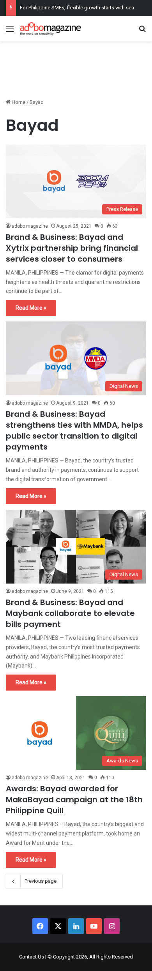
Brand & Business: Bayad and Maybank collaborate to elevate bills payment (70, 613)
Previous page (41, 881)
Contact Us (31, 957)
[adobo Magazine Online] (50, 28)
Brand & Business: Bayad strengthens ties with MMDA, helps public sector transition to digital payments (74, 430)
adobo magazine (30, 226)
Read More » (31, 308)
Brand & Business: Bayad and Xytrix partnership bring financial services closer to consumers (72, 248)
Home (18, 102)
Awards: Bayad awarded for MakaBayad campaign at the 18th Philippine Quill (74, 799)
